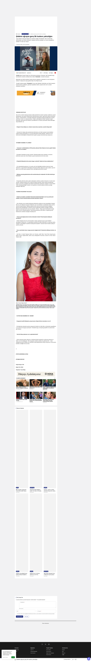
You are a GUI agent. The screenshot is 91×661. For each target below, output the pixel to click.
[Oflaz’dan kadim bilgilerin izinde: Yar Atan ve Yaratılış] (36, 451)
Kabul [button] (13, 657)
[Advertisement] (45, 8)
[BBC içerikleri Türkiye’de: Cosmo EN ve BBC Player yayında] (22, 451)
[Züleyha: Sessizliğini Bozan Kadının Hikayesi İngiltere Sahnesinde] (22, 534)
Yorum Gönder (19, 616)
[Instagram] (49, 644)
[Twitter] (45, 644)
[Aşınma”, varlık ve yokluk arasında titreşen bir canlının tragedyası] (50, 451)
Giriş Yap (26, 616)
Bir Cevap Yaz (20, 597)
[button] (67, 659)
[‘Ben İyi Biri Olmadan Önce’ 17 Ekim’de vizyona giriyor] (50, 534)
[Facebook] (42, 644)
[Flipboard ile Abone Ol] (29, 73)
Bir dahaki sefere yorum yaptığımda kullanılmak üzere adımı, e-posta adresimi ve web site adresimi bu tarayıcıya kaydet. (36, 613)
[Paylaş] (75, 659)
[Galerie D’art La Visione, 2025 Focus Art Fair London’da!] (36, 534)
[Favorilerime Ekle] (55, 73)
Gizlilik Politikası (5, 657)
